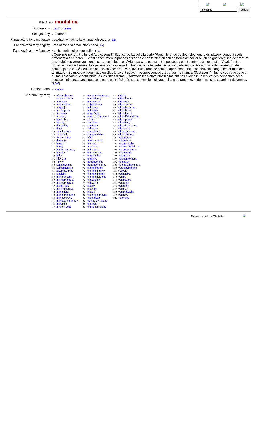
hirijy (59, 155)
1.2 (101, 45)
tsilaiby (91, 185)
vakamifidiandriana (128, 116)
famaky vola (63, 131)
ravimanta (92, 107)
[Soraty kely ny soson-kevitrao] (244, 217)
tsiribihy (121, 95)
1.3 (98, 50)
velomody (124, 155)
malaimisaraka (64, 188)
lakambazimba (64, 170)
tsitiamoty (123, 101)
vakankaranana (126, 131)
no (57, 28)
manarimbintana (65, 194)
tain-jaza (91, 143)
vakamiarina (124, 113)
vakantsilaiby (126, 143)
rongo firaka (93, 113)
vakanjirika (123, 128)
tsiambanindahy (96, 170)
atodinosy (62, 113)
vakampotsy (124, 119)
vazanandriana (127, 149)
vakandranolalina (127, 125)
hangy (59, 146)
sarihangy (92, 128)
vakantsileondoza (129, 146)
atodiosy (61, 116)
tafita (89, 137)
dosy (59, 128)
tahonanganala (95, 140)
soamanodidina (95, 134)
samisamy (93, 125)
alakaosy (61, 101)
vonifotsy (123, 182)
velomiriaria (125, 152)
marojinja (61, 203)
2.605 (56, 83)
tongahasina (94, 155)
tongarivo (92, 158)
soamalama (93, 131)
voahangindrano (127, 167)
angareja (61, 107)
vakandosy (123, 122)
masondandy (94, 98)
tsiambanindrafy (96, 173)
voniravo (123, 194)
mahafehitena (64, 176)
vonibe (122, 176)
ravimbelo (92, 110)
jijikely (60, 161)
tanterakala (93, 149)
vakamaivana (125, 104)
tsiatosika (92, 182)
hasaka (60, 152)
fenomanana (63, 137)
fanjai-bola (62, 134)
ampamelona (63, 104)
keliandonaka (64, 164)
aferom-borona (64, 95)
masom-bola (63, 206)
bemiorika (62, 119)
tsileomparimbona (97, 194)
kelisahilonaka (64, 167)
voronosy (124, 197)
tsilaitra (91, 191)
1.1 (113, 39)
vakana (59, 89)
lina (68, 28)
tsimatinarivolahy (96, 206)
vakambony (124, 110)
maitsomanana (64, 179)
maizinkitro (62, 185)
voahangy (124, 161)
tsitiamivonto (124, 98)
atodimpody (63, 110)
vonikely (123, 188)
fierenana (61, 140)
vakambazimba (126, 107)
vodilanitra (124, 173)
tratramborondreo (96, 164)
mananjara (62, 191)
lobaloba (61, 173)
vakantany (125, 137)
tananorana (93, 146)
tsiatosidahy (94, 179)
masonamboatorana (98, 95)
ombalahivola (94, 104)
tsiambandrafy (95, 167)
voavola (122, 170)
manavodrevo (64, 197)
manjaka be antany (67, 200)
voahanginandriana (129, 164)
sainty (90, 119)
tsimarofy (92, 203)
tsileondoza (93, 197)
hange (59, 143)
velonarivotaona (128, 158)
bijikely (60, 122)
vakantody (125, 140)
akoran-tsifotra (64, 98)
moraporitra (93, 101)
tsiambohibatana (96, 176)
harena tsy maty (65, 149)
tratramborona (95, 161)
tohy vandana (94, 152)
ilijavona (61, 158)
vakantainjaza (125, 134)
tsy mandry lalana (97, 200)
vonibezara (124, 179)
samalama (93, 122)
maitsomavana (64, 182)
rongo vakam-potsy (98, 116)
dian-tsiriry (62, 125)
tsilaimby (92, 188)
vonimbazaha (126, 191)
